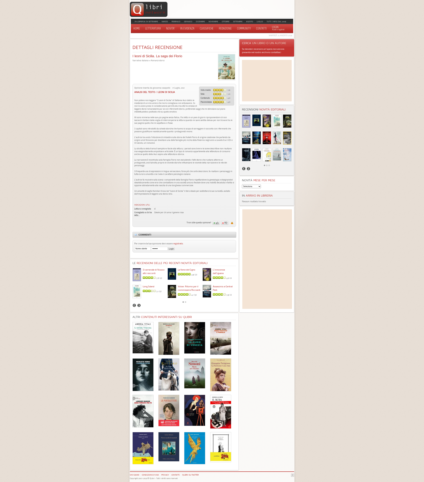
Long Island (148, 286)
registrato (178, 243)
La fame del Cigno (186, 269)
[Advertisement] (267, 80)
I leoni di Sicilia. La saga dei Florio (157, 56)
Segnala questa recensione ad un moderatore (232, 223)
